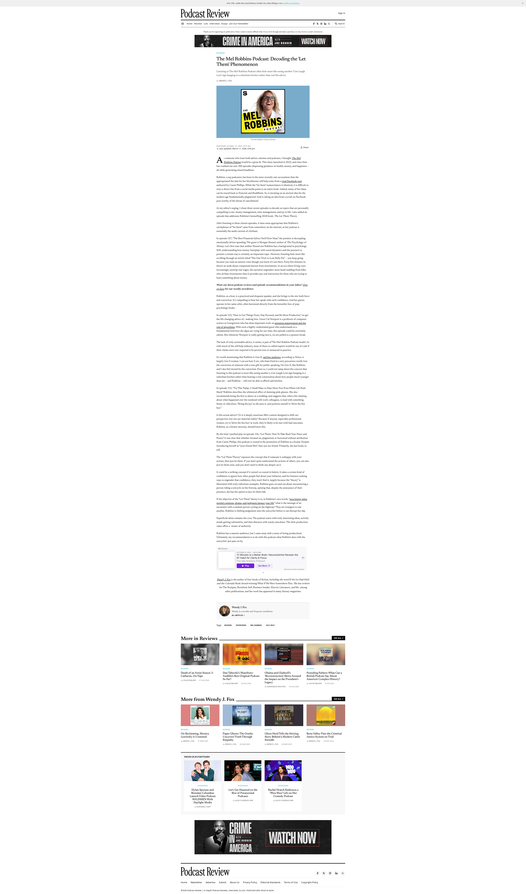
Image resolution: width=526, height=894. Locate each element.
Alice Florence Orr (244, 800)
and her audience (272, 357)
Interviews (241, 625)
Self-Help (270, 625)
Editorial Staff (204, 806)
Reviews (220, 53)
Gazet (271, 890)
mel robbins (256, 625)
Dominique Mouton (276, 686)
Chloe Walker (189, 680)
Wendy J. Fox (225, 80)
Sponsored (202, 785)
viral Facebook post (292, 181)
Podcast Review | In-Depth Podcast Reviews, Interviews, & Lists (216, 890)
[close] (523, 3)
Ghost (263, 890)
